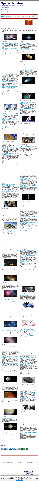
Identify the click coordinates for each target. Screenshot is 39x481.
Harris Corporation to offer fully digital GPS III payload (10, 238)
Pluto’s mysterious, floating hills (25, 43)
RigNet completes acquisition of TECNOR (26, 335)
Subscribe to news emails (4, 475)
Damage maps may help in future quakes (8, 147)
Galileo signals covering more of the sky (8, 217)
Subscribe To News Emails (14, 16)
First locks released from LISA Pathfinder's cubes (9, 284)
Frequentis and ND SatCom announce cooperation (10, 77)
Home (3, 16)
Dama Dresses (19, 462)
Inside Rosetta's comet (23, 86)
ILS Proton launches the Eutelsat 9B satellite (27, 250)
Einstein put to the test (5, 268)
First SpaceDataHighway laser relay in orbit (27, 245)
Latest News (7, 16)
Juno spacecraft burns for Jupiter (7, 418)
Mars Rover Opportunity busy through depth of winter (10, 400)
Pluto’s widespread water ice (24, 48)
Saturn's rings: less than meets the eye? (8, 432)
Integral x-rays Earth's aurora (6, 385)
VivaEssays (3, 462)
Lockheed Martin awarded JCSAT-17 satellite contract (10, 43)
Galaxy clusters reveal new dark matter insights (9, 363)
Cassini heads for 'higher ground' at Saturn (8, 436)
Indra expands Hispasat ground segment (26, 295)
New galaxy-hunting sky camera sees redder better (10, 304)
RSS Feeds (22, 16)
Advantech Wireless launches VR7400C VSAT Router (28, 392)
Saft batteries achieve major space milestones (27, 153)
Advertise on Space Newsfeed (30, 16)
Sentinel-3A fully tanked (5, 143)
